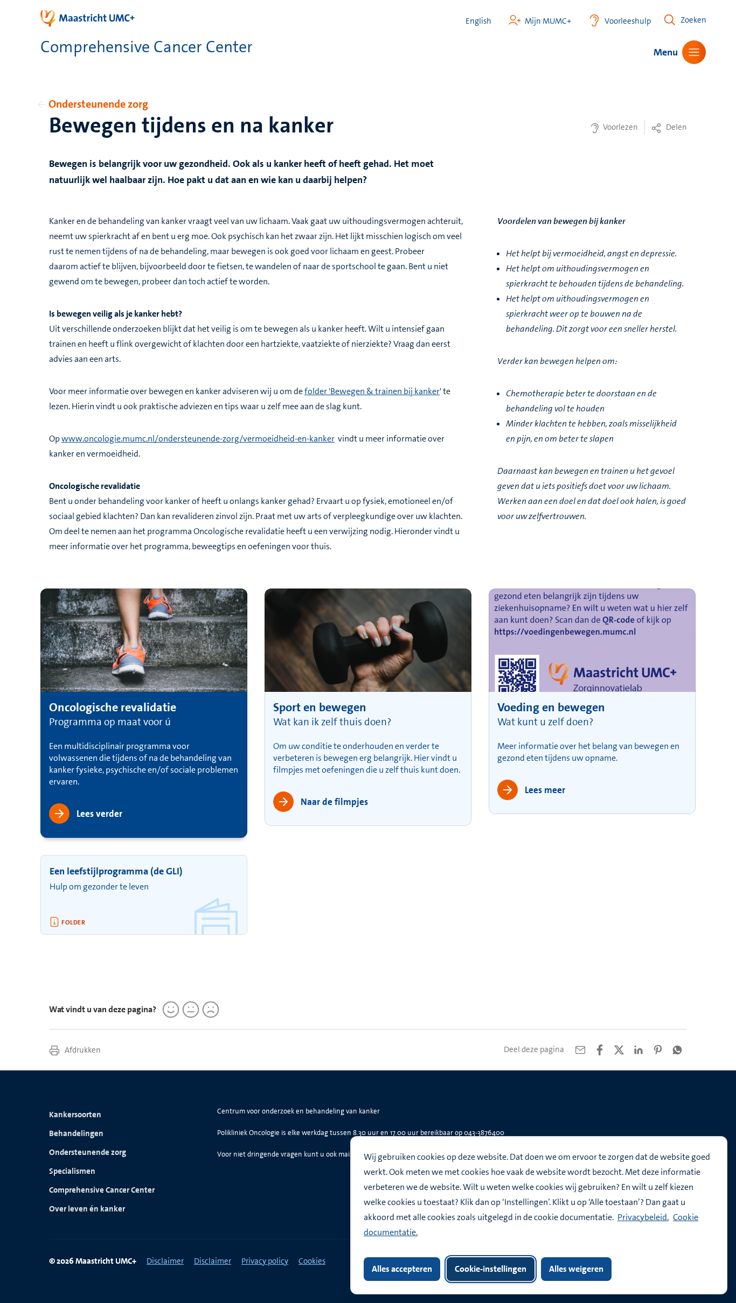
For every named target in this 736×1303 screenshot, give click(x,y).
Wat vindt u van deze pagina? (102, 1009)
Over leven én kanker (87, 1208)
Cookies (311, 1261)
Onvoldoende (209, 1009)
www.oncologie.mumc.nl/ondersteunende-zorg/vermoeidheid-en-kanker (198, 438)
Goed (169, 1009)
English (478, 21)
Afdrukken (82, 1050)
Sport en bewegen (319, 707)
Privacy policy (264, 1261)
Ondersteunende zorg (98, 104)
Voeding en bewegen (551, 707)
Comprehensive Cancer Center (102, 1190)
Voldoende (189, 1009)
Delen (675, 127)
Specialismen (72, 1171)
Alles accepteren (402, 1268)
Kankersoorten (75, 1114)
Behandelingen (76, 1133)
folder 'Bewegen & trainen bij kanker (372, 391)
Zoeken (693, 20)
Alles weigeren (576, 1268)
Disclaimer (165, 1261)
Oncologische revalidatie (112, 707)
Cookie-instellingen (490, 1268)
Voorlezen (619, 127)
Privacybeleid (642, 1217)
